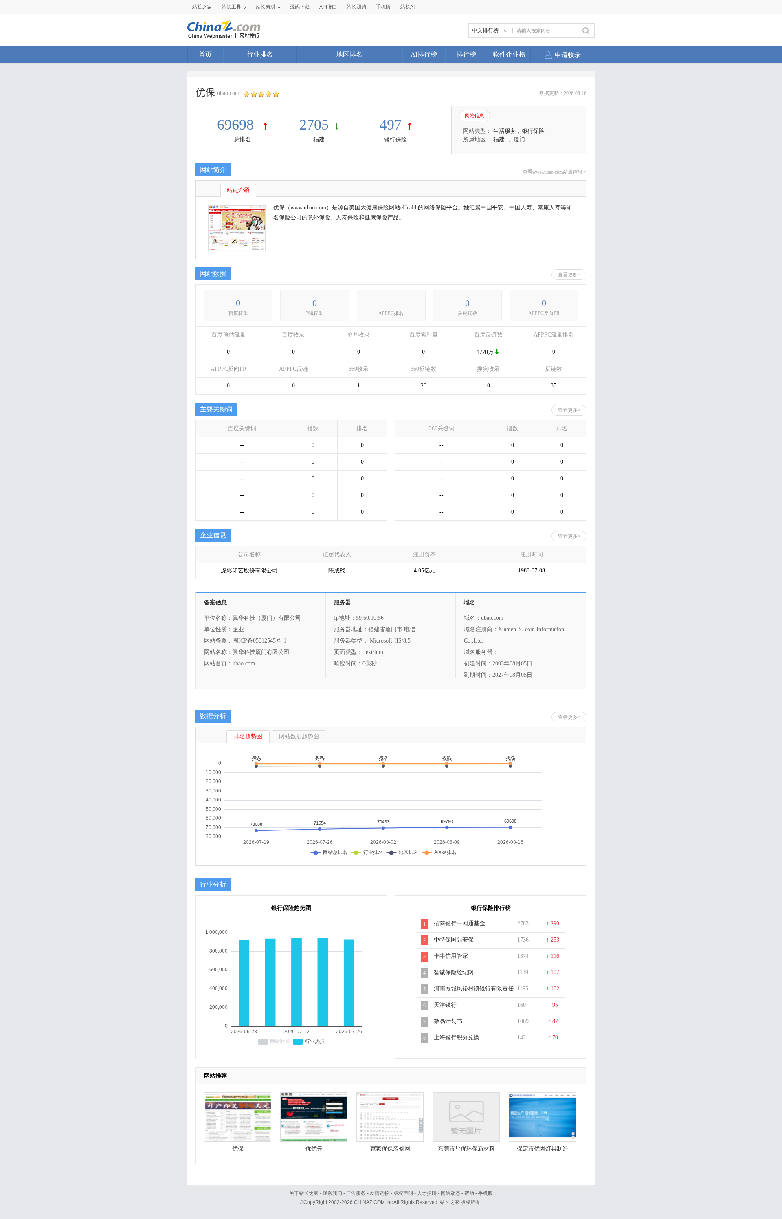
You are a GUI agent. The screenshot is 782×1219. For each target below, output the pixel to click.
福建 (319, 139)
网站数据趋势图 (299, 736)
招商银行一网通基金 (459, 923)
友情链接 (379, 1193)
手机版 (485, 1193)
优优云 (314, 1149)
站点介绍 (238, 190)
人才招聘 (427, 1193)
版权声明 (403, 1193)
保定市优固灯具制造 (542, 1149)
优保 (238, 1149)
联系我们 (332, 1193)
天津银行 (445, 1005)
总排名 (242, 139)
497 (391, 125)
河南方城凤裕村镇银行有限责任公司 (474, 993)
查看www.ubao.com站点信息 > (554, 172)
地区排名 (349, 54)
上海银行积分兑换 (456, 1037)
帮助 (469, 1193)
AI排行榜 (424, 54)
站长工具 (231, 7)
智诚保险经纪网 (454, 972)
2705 (314, 125)
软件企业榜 (509, 54)
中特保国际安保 (454, 940)
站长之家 (202, 7)
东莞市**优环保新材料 (466, 1149)
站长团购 (356, 7)
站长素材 (265, 7)
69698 (237, 125)
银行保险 (395, 139)
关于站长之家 (304, 1193)
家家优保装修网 (390, 1149)
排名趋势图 (248, 736)
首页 (205, 54)
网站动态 (450, 1193)
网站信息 (474, 116)
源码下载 (300, 7)
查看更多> (569, 274)
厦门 (519, 139)
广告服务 (356, 1193)
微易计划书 (448, 1021)
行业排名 (260, 54)
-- (391, 303)
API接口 (328, 7)
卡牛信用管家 (451, 956)
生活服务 (504, 131)
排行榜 (466, 54)
